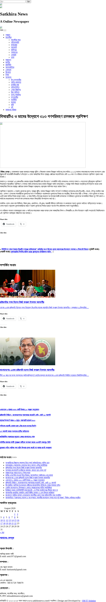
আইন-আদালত (16, 82)
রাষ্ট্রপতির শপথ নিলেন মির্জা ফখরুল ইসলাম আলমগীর (24, 467)
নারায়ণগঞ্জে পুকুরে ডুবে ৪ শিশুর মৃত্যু (18, 472)
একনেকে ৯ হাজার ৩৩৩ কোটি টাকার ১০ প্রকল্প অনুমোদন (19, 409)
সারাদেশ (8, 60)
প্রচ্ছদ (8, 35)
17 (1, 523)
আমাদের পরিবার (11, 109)
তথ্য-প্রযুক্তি (16, 95)
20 (10, 523)
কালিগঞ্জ (14, 50)
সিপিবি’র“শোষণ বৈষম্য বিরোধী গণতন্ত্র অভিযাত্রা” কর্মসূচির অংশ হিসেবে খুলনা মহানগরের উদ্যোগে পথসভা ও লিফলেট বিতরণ (45, 249)
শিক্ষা (7, 75)
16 (18, 520)
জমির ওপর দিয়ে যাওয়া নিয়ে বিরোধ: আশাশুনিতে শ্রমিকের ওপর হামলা (29, 475)
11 (4, 520)
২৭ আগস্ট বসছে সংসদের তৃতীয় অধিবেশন (14, 431)
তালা (12, 57)
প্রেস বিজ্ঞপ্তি (16, 90)
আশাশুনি (14, 47)
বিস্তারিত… (84, 307)
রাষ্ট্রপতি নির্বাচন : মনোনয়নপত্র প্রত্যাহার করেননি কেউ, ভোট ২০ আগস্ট (25, 415)
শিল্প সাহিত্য (15, 92)
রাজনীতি (8, 65)
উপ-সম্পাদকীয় (16, 80)
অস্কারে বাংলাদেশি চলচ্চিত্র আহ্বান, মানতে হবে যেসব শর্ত (26, 470)
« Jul (2, 532)
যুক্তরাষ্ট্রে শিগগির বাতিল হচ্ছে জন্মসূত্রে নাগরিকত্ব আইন (31, 251)
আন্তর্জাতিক (10, 67)
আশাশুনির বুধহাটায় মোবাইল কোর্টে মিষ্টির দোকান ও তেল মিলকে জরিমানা (30, 492)
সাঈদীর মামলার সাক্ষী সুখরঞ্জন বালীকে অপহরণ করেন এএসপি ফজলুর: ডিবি (25, 442)
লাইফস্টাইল (15, 87)
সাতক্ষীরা (8, 37)
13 (10, 520)
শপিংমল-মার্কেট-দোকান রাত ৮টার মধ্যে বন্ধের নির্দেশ (18, 426)
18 (4, 523)
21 (12, 523)
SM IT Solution (89, 601)
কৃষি (12, 104)
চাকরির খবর (15, 85)
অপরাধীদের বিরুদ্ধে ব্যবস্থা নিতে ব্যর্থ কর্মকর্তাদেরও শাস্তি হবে (27, 463)
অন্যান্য (8, 77)
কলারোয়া (14, 45)
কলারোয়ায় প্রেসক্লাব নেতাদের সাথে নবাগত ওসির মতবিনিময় (26, 465)
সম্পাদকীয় (14, 97)
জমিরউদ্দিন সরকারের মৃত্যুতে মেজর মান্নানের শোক (17, 436)
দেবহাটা (13, 55)
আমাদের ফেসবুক (7, 537)
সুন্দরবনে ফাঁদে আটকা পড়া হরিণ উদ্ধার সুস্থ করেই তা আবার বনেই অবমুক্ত (26, 447)
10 (1, 520)
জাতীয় (8, 62)
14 (12, 520)
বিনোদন (8, 72)
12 (7, 520)
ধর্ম (12, 107)
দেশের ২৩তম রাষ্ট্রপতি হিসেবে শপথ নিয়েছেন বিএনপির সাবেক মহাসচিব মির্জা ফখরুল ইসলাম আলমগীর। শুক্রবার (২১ (40, 307)
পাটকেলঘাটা (15, 42)
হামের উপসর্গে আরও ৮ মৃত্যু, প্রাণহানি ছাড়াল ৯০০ (17, 420)
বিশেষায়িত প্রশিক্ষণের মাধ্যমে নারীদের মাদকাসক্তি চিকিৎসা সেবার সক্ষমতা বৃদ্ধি (33, 485)
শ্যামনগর (14, 52)
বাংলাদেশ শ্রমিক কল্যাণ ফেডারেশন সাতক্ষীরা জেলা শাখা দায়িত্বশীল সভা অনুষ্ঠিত (33, 495)
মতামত (13, 102)
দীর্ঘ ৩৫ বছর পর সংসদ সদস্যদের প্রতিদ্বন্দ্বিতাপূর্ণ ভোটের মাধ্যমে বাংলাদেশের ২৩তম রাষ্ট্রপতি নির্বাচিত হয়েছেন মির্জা (40, 375)
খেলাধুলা (8, 70)
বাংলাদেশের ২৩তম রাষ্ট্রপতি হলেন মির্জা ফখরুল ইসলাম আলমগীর (28, 477)
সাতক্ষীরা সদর (15, 40)
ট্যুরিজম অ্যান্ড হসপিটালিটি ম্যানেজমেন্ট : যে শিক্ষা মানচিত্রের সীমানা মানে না (32, 490)
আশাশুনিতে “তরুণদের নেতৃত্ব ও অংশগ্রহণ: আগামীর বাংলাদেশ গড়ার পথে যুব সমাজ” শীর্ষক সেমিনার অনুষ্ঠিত (43, 497)
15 (15, 520)
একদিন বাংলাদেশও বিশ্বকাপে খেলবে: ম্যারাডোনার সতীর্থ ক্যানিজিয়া (29, 487)
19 (7, 523)
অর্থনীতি (14, 100)
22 (15, 523)
